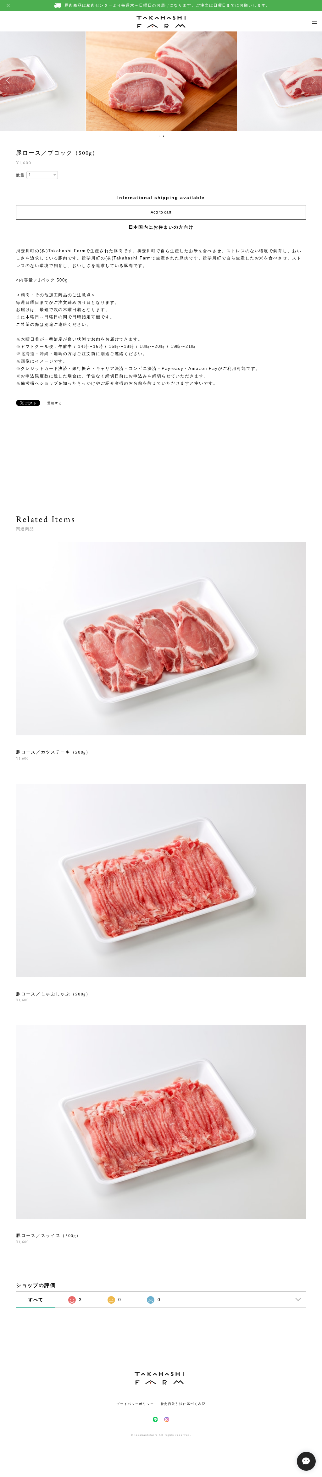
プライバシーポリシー (135, 1404)
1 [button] (159, 136)
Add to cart (161, 212)
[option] (161, 80)
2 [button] (163, 136)
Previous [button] (9, 80)
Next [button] (312, 80)
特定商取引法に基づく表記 (183, 1404)
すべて (35, 1299)
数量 (20, 175)
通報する (54, 403)
